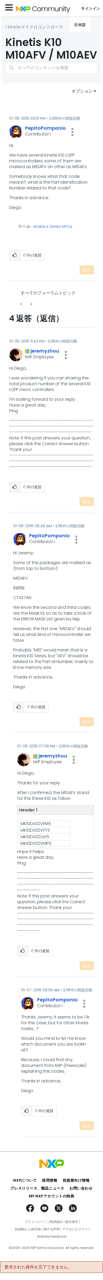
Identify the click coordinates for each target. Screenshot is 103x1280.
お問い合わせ (80, 1188)
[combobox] (51, 68)
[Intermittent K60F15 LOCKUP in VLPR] (31, 304)
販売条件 (71, 1221)
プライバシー (34, 1221)
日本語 (80, 24)
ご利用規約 (55, 1221)
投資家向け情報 (76, 1180)
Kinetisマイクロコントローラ (35, 27)
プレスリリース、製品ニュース (37, 1188)
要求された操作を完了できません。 (38, 1267)
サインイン (90, 8)
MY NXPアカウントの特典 (51, 1196)
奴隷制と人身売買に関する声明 (37, 1229)
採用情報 (49, 1180)
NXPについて (25, 1180)
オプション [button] (82, 91)
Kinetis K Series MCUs (53, 226)
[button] (72, 132)
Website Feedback (51, 1236)
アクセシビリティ (75, 1229)
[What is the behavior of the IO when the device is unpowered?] (21, 304)
